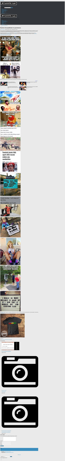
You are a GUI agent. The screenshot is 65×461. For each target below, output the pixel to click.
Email (1, 443)
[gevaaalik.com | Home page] (32, 3)
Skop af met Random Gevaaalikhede (6, 351)
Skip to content (2, 0)
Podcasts (3, 11)
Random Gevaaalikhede (4, 21)
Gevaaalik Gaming (4, 10)
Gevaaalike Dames (4, 9)
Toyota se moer (4, 391)
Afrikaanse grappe (4, 339)
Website (1, 444)
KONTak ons (3, 24)
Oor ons (3, 12)
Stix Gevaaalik (2, 29)
